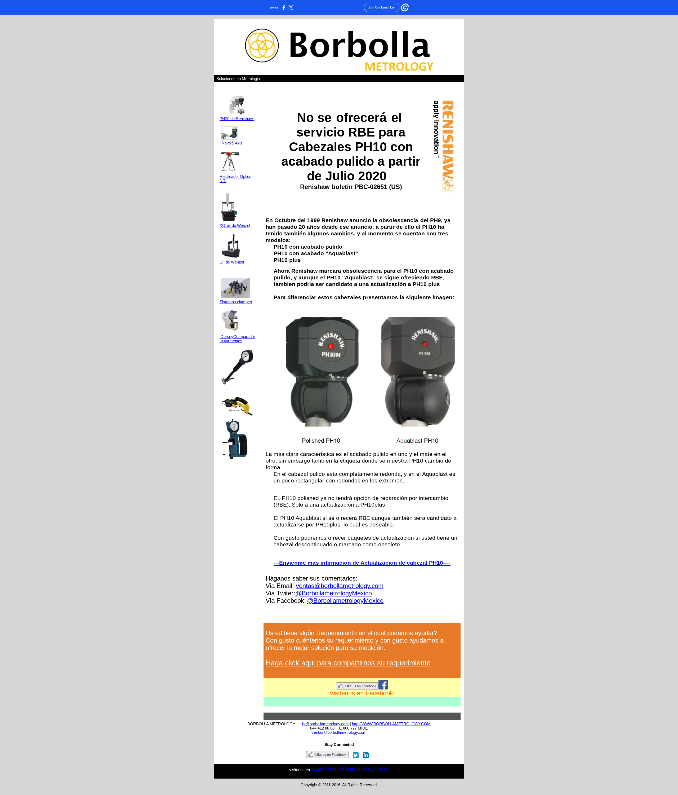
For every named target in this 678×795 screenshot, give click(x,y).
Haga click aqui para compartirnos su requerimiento (348, 663)
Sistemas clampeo (236, 302)
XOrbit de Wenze (234, 225)
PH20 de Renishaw (237, 119)
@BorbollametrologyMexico (333, 593)
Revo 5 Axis (233, 143)
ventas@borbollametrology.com (339, 585)
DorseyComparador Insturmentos (237, 339)
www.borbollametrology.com (350, 768)
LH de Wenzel (232, 262)
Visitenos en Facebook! (362, 693)
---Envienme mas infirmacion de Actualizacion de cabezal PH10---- (362, 563)
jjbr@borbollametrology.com (325, 724)
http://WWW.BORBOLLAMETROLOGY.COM (391, 724)
